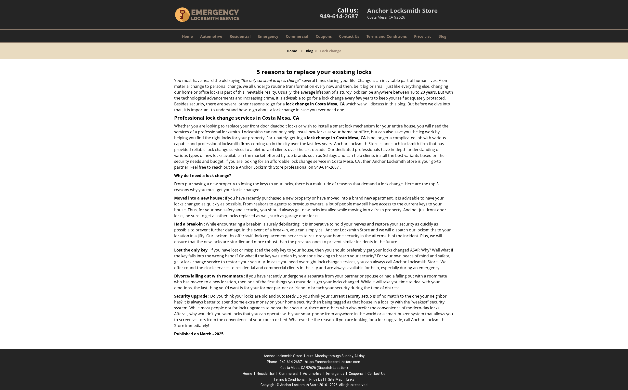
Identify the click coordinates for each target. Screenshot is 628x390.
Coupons (324, 36)
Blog (442, 36)
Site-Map (335, 379)
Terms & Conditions (289, 379)
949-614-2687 (339, 16)
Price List (422, 36)
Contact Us (349, 36)
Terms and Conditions (386, 36)
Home (187, 36)
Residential (240, 36)
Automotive (211, 36)
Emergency (268, 36)
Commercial (297, 36)
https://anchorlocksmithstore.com (332, 362)
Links (350, 379)
